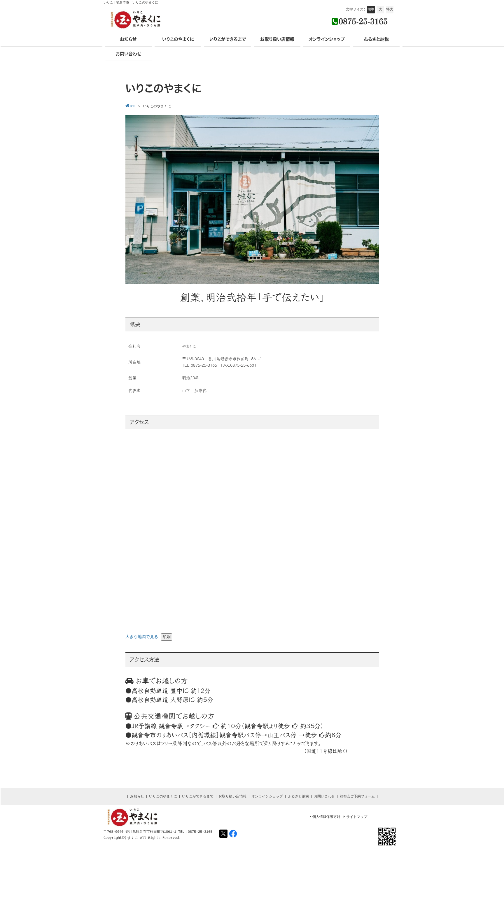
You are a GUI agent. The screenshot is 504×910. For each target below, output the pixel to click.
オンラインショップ (267, 797)
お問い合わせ (324, 797)
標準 (371, 10)
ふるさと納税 (298, 797)
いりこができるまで (198, 797)
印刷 (166, 637)
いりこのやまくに (163, 797)
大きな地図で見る (141, 637)
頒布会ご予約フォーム (357, 797)
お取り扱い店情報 (232, 797)
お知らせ (137, 797)
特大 (389, 10)
